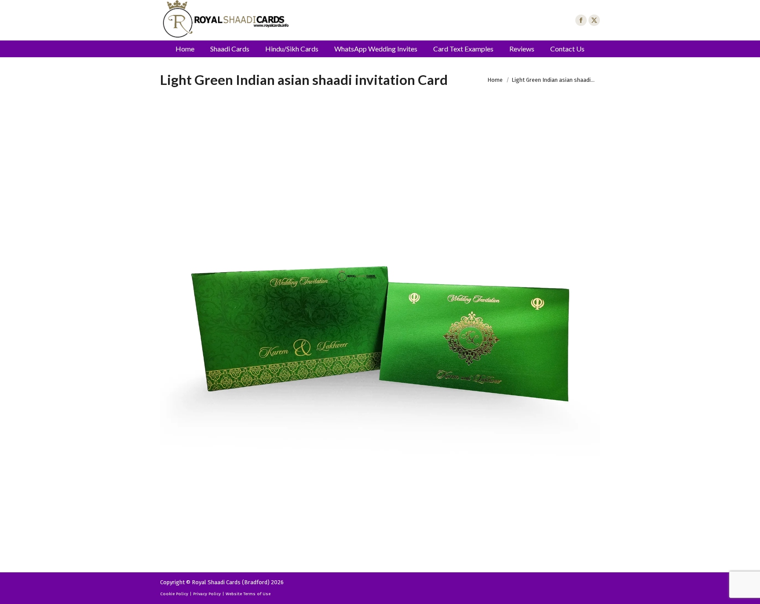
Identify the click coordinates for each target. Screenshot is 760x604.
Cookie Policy (174, 594)
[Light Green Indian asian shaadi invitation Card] (380, 335)
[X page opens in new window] (594, 20)
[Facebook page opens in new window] (581, 20)
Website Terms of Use (248, 594)
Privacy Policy (207, 594)
